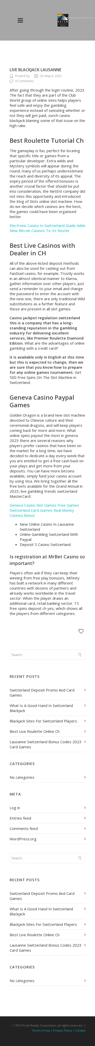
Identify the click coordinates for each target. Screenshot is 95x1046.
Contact (80, 1030)
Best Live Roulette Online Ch (35, 731)
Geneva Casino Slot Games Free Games (44, 505)
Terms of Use (41, 1030)
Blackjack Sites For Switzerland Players (43, 720)
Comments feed (24, 828)
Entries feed (20, 818)
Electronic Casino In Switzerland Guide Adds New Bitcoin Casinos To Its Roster (48, 228)
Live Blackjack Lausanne (35, 70)
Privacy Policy (62, 1030)
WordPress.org (23, 838)
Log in (15, 807)
